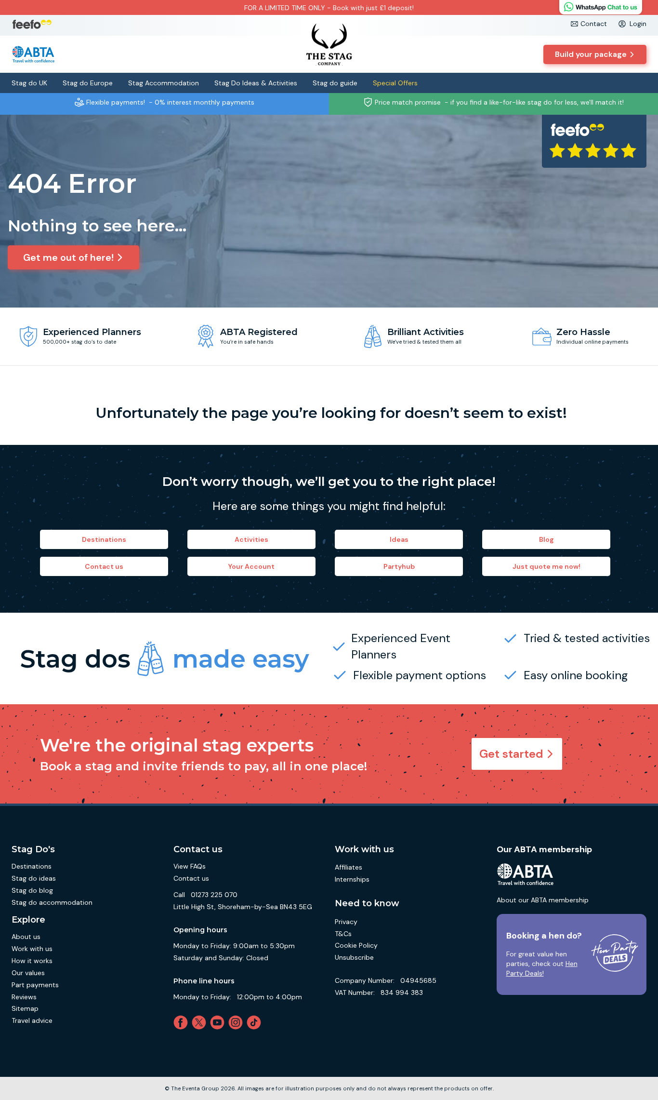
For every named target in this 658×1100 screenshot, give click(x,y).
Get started (511, 753)
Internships (352, 879)
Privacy (346, 921)
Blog (546, 539)
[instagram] (237, 1022)
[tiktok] (256, 1022)
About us (26, 936)
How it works (32, 960)
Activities (251, 539)
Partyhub (399, 566)
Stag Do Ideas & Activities (255, 83)
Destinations (104, 539)
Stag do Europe (88, 83)
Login (638, 23)
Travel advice (32, 1020)
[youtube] (219, 1022)
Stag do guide (335, 83)
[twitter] (201, 1022)
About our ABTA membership (543, 900)
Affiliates (348, 867)
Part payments (35, 984)
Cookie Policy (356, 945)
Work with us (32, 948)
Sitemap (25, 1008)
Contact (593, 23)
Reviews (24, 997)
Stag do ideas (34, 878)
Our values (28, 972)
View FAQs (189, 866)
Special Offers (395, 83)
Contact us (104, 566)
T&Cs (343, 933)
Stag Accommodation (163, 83)
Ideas (399, 539)
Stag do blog (32, 890)
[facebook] (182, 1022)
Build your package (591, 54)
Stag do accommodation (52, 902)
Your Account (251, 566)
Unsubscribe (354, 957)
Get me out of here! (68, 257)
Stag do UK (29, 83)
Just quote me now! (546, 566)
